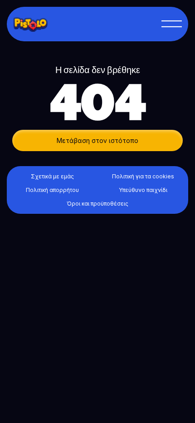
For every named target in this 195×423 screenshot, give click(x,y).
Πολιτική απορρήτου (52, 190)
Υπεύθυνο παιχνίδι (143, 190)
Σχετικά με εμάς (52, 176)
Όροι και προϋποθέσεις (97, 203)
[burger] (171, 23)
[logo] (35, 24)
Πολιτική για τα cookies (143, 176)
